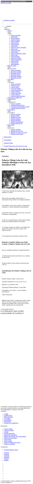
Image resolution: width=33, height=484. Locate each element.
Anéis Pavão (14, 37)
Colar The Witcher (16, 88)
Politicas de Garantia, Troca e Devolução (15, 436)
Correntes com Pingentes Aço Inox (20, 106)
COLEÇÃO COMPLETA (14, 97)
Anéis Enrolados (15, 56)
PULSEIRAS (11, 109)
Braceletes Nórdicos (16, 76)
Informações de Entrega (10, 435)
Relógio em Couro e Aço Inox (19, 132)
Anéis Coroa (14, 49)
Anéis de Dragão (15, 40)
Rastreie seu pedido (6, 3)
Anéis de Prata (15, 61)
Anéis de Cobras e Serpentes (18, 47)
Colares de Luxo (15, 85)
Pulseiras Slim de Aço (17, 123)
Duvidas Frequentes (9, 433)
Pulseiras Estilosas (16, 119)
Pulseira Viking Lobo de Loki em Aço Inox (15, 146)
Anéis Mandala (15, 64)
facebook (6, 452)
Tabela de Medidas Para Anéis (12, 442)
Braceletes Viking (15, 75)
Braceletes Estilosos (16, 71)
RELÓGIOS (10, 125)
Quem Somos (7, 439)
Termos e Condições (9, 444)
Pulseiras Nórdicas (16, 120)
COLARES (10, 79)
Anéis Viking (14, 52)
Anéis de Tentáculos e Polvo (18, 53)
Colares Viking (15, 87)
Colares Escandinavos (17, 90)
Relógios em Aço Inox (17, 131)
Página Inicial (7, 137)
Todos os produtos (16, 35)
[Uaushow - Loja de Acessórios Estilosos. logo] (7, 17)
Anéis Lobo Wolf (15, 50)
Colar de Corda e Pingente (18, 96)
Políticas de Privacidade (10, 438)
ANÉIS (9, 30)
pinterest (6, 458)
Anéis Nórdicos (15, 44)
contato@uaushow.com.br (11, 449)
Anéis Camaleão (15, 41)
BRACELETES (11, 65)
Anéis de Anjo (15, 43)
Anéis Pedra (14, 46)
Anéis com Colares (16, 58)
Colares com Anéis (16, 93)
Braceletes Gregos (16, 73)
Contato (6, 432)
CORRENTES (11, 99)
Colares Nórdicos (15, 91)
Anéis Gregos (14, 62)
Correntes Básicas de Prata (18, 108)
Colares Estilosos (15, 94)
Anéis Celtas (14, 55)
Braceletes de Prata (16, 78)
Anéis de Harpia (15, 38)
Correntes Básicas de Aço (18, 105)
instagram (6, 455)
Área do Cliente (8, 429)
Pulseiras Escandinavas (17, 122)
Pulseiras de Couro (16, 117)
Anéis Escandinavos (16, 59)
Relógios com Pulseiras (17, 134)
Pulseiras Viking (15, 116)
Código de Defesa (9, 430)
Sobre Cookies (8, 441)
